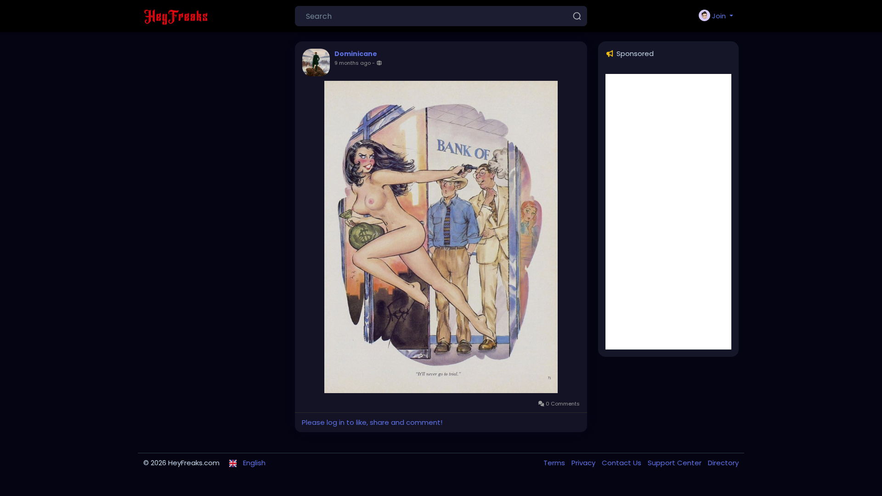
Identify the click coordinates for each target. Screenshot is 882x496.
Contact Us (622, 463)
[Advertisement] (668, 211)
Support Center (675, 463)
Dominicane (355, 53)
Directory (723, 463)
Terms (555, 463)
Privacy (584, 463)
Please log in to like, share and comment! (372, 422)
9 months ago (352, 63)
